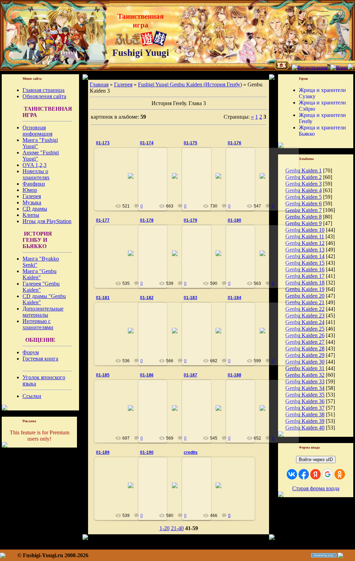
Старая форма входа (315, 488)
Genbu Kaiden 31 (304, 368)
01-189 (103, 452)
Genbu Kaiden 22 (304, 309)
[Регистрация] (309, 67)
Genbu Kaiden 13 (304, 250)
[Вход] (339, 67)
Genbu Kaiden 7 (303, 210)
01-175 (190, 143)
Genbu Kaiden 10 (304, 230)
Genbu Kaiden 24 (304, 322)
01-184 (234, 297)
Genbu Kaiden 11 (304, 236)
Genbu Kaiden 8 (303, 217)
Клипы (31, 215)
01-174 (147, 143)
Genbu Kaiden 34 (304, 388)
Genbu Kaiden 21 (304, 302)
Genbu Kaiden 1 (303, 170)
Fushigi (134, 181)
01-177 (103, 220)
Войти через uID (316, 459)
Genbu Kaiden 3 (303, 184)
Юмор (30, 190)
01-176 (234, 143)
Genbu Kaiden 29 (304, 355)
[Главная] (282, 67)
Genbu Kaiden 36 (304, 401)
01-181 (103, 297)
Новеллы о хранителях (36, 174)
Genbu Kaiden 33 (304, 381)
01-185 (103, 375)
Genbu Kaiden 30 (304, 362)
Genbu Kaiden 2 (303, 177)
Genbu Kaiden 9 (303, 223)
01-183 (190, 297)
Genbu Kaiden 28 (304, 348)
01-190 (147, 452)
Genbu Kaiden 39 (304, 421)
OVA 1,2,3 (34, 165)
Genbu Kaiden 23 (304, 315)
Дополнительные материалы (43, 312)
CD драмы (35, 209)
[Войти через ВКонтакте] (292, 474)
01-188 (234, 375)
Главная (99, 84)
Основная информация (37, 131)
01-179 (190, 220)
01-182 (147, 297)
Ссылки (32, 396)
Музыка (32, 202)
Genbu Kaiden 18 (304, 283)
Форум (31, 352)
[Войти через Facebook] (303, 474)
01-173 (103, 143)
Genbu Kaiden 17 (304, 276)
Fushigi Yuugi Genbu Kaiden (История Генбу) (190, 84)
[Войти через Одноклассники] (340, 474)
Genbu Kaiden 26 (304, 335)
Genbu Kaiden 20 (304, 296)
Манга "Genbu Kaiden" (40, 274)
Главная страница (43, 90)
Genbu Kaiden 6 (303, 203)
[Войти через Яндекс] (315, 474)
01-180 (234, 220)
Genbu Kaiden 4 (303, 190)
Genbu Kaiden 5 (303, 197)
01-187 (190, 375)
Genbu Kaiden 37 (304, 408)
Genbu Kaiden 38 (304, 414)
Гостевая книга (40, 359)
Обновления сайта (44, 96)
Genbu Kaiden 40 (304, 428)
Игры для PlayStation (47, 221)
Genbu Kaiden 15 (304, 263)
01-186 (147, 375)
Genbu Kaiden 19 (304, 289)
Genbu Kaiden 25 (304, 329)
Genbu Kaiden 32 (304, 375)
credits (191, 452)
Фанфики (34, 184)
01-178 (147, 220)
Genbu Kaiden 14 (304, 256)
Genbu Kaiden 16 (304, 269)
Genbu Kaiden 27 (304, 342)
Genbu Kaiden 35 (304, 395)
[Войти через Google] (327, 474)
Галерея (32, 196)
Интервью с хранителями (38, 324)
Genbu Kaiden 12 (304, 243)
